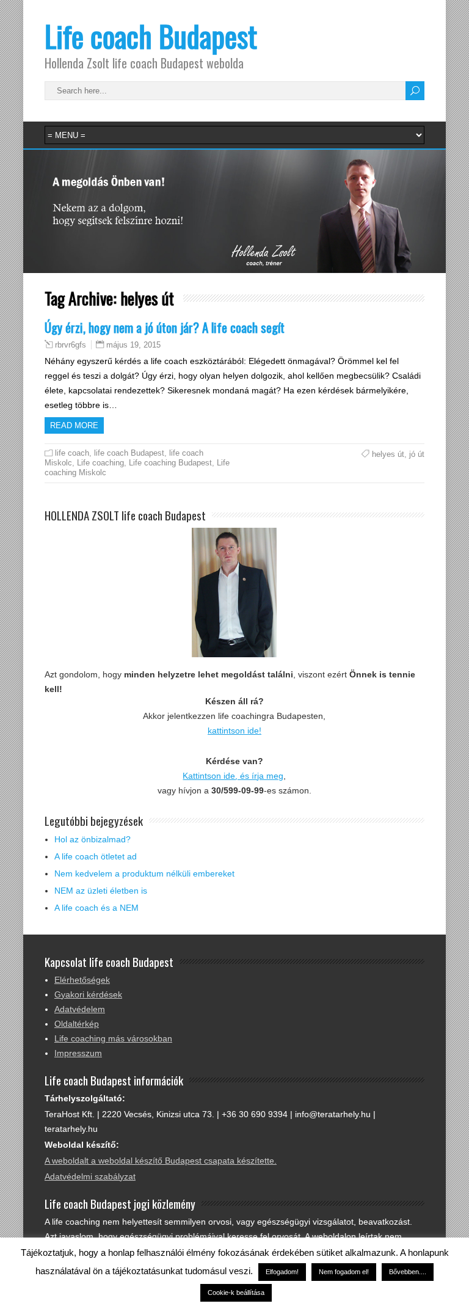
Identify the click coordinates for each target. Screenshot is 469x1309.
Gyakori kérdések (88, 994)
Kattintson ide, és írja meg (233, 776)
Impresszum (78, 1053)
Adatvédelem (79, 1009)
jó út (416, 454)
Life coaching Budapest (170, 462)
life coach (72, 453)
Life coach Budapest (151, 35)
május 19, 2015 (133, 344)
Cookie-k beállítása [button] (236, 1292)
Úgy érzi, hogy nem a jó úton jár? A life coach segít (165, 327)
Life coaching (100, 462)
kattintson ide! (234, 730)
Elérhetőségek (82, 980)
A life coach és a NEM (96, 908)
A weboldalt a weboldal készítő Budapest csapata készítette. (161, 1160)
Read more (74, 425)
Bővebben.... (407, 1271)
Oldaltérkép (76, 1024)
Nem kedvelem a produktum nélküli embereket (144, 873)
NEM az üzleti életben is (100, 890)
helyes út (388, 454)
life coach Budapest (129, 453)
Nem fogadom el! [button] (344, 1271)
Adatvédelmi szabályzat (90, 1176)
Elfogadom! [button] (282, 1271)
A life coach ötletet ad (95, 856)
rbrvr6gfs (70, 345)
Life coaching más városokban (113, 1038)
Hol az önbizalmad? (92, 839)
